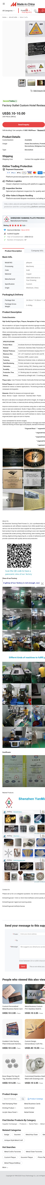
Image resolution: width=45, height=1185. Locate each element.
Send (23, 966)
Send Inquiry (23, 124)
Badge (6, 1134)
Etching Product (8, 1108)
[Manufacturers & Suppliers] (22, 4)
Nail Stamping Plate (9, 1103)
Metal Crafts (24, 17)
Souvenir (17, 1134)
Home (4, 17)
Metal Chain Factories (34, 1151)
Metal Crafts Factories (12, 1151)
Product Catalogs (36, 1099)
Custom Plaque (10, 1157)
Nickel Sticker (29, 1112)
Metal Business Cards (32, 1103)
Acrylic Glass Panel (9, 1112)
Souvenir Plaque (27, 1157)
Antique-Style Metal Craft (13, 1140)
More (4, 1167)
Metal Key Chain (32, 1134)
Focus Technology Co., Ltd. (30, 1176)
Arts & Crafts (13, 17)
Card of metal (29, 1108)
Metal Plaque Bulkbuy (12, 1163)
